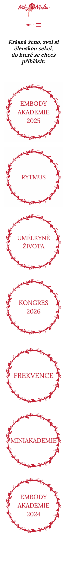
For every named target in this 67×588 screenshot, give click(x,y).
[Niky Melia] (33, 10)
